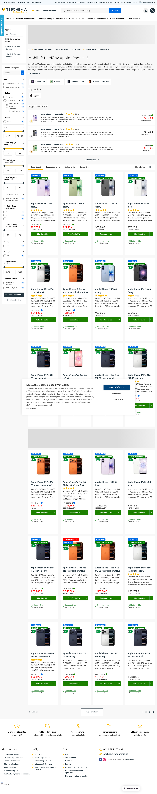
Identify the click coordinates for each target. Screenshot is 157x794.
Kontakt (68, 761)
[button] (147, 2)
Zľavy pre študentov (12, 764)
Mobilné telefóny (62, 49)
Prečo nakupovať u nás (13, 758)
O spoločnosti (71, 754)
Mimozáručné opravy (43, 764)
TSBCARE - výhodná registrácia (17, 774)
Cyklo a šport (133, 19)
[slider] (4, 131)
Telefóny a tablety (45, 19)
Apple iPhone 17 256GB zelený (52, 144)
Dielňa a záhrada (117, 19)
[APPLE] (34, 95)
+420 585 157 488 (10, 2)
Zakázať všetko (117, 400)
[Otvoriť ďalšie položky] (54, 234)
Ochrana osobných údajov (76, 767)
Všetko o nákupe (60, 2)
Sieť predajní (70, 758)
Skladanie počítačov (43, 761)
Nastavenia (116, 393)
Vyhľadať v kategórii (11, 68)
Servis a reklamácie (12, 761)
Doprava (38, 754)
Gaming (72, 19)
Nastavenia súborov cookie (76, 776)
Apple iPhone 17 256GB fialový (53, 114)
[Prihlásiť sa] (145, 10)
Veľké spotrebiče (86, 19)
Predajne (72, 2)
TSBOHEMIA (130, 759)
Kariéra (68, 764)
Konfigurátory (130, 2)
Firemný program (11, 771)
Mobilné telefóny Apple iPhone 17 (97, 49)
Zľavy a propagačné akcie (45, 10)
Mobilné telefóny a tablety (43, 49)
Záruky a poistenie (42, 758)
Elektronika (60, 19)
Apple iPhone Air (10, 34)
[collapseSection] (20, 100)
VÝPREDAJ (7, 19)
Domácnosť (101, 19)
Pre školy (90, 2)
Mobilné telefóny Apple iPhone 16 (13, 48)
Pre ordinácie (100, 2)
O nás (110, 2)
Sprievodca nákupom (12, 754)
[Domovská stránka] (29, 50)
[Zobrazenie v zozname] (151, 167)
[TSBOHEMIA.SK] (14, 10)
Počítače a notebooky (25, 19)
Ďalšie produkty (91, 712)
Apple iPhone (76, 49)
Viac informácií (31, 409)
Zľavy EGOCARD (10, 767)
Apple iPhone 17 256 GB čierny (53, 129)
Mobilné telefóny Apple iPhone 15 (13, 55)
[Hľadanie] (22, 72)
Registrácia (119, 2)
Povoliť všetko (116, 387)
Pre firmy (80, 2)
